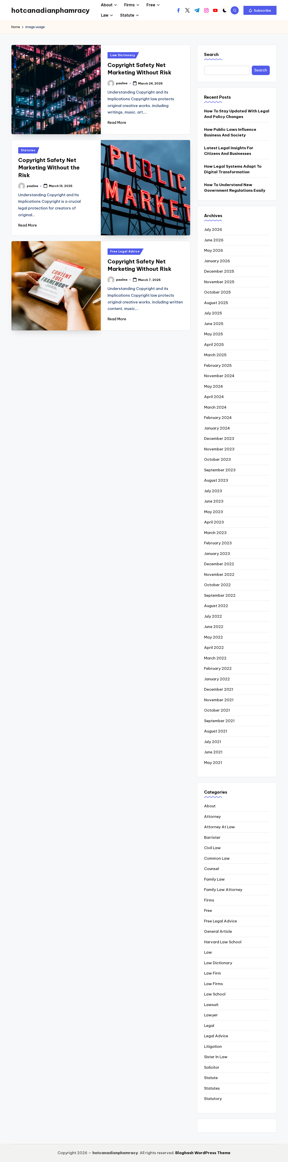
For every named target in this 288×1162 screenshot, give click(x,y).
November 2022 (219, 574)
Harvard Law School (222, 941)
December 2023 (219, 438)
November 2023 (219, 449)
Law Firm (212, 973)
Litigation (213, 1046)
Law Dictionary (122, 55)
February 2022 (218, 668)
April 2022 (214, 647)
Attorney (212, 816)
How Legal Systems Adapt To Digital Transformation (232, 169)
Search (211, 54)
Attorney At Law (219, 826)
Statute (211, 1077)
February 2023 (218, 543)
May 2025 (213, 334)
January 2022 (217, 679)
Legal (209, 1025)
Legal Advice (216, 1035)
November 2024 (219, 375)
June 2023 (213, 501)
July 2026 (213, 229)
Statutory (213, 1098)
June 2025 (213, 323)
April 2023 (214, 522)
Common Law (217, 858)
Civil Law (212, 847)
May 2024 (213, 386)
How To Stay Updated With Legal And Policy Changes (236, 114)
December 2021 (218, 689)
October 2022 (217, 584)
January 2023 (217, 553)
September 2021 (219, 720)
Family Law (214, 879)
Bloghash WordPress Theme (202, 1152)
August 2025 (216, 302)
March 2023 (215, 532)
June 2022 (213, 626)
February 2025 (218, 365)
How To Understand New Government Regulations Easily (234, 187)
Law (208, 952)
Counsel (211, 868)
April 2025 (214, 344)
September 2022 (220, 595)
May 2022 (213, 637)
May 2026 (213, 250)
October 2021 (217, 710)
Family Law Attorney (223, 889)
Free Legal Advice (125, 251)
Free (208, 910)
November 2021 (219, 699)
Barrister (212, 837)
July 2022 (213, 616)
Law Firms (213, 983)
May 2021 (213, 762)
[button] (260, 10)
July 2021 (212, 741)
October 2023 (217, 459)
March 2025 (215, 354)
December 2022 (219, 563)
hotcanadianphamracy (50, 10)
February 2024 (218, 417)
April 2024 (214, 396)
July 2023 (213, 490)
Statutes (28, 150)
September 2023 (220, 469)
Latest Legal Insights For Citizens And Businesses (228, 150)
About (210, 806)
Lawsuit (211, 1004)
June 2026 (213, 240)
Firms (209, 900)
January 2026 (217, 260)
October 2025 (217, 292)
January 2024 (217, 428)
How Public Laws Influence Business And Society (230, 132)
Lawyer (211, 1015)
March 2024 (215, 407)
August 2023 (216, 480)
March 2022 (215, 658)
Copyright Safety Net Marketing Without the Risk (49, 167)
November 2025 (219, 281)
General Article (218, 931)
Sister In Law (215, 1056)
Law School (214, 994)
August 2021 (215, 731)
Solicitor (211, 1067)
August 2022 (216, 605)
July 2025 (213, 313)
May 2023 (213, 511)
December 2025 (219, 271)
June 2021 (213, 752)
